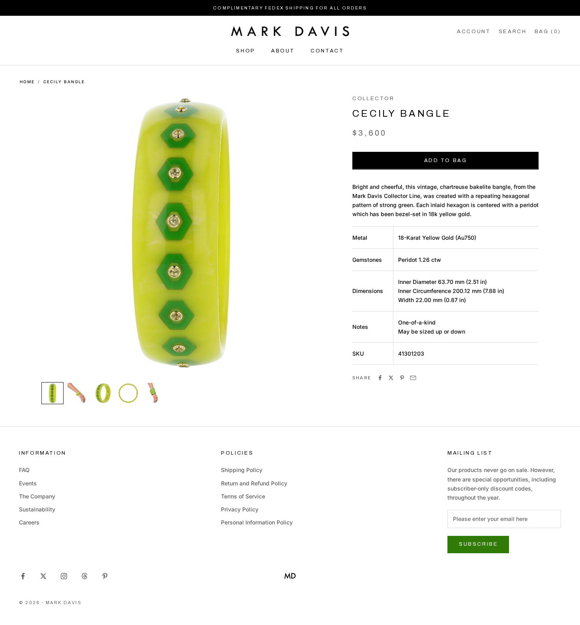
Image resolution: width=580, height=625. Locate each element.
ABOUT (283, 51)
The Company (37, 496)
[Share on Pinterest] (402, 378)
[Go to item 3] (103, 393)
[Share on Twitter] (391, 378)
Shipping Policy (241, 469)
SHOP (245, 51)
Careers (29, 522)
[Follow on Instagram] (64, 576)
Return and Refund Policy (254, 483)
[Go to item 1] (52, 393)
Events (28, 483)
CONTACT (327, 51)
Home (27, 81)
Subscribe (478, 544)
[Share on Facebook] (380, 378)
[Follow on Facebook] (23, 576)
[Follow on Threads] (84, 576)
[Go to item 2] (78, 393)
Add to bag (445, 160)
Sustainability (37, 509)
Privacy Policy (239, 509)
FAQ (24, 469)
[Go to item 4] (128, 393)
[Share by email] (413, 378)
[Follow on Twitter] (43, 576)
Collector (373, 98)
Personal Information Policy (257, 522)
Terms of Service (243, 496)
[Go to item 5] (153, 393)
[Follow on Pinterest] (105, 576)
